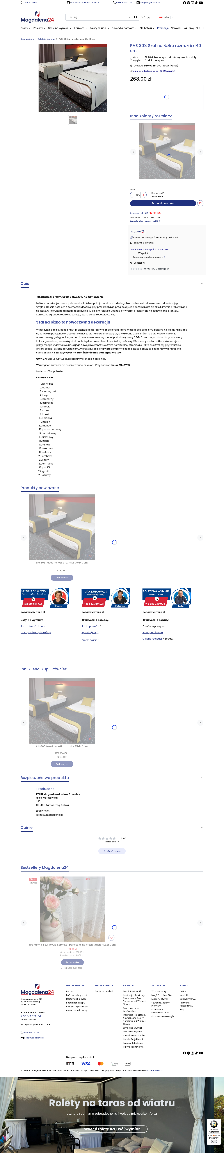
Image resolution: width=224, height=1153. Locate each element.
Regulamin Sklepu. (75, 1002)
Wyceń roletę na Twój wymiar (112, 1129)
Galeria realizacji (152, 638)
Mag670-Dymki (159, 998)
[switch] (214, 1141)
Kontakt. (184, 995)
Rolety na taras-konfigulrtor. (131, 1010)
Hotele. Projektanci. (133, 1039)
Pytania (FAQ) (90, 632)
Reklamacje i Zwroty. (77, 1010)
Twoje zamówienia (104, 991)
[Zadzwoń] (166, 598)
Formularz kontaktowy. (186, 1004)
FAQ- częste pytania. (77, 995)
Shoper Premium (153, 1070)
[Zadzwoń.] (45, 598)
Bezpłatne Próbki (132, 991)
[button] (135, 17)
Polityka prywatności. (77, 1006)
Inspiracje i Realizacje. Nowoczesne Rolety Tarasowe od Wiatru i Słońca (134, 1000)
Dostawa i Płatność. (76, 998)
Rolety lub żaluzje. (152, 632)
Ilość (132, 189)
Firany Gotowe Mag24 (163, 1016)
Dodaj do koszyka (163, 203)
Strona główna (27, 39)
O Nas (183, 991)
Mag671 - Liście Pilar (161, 995)
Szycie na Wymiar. (132, 1027)
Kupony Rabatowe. (133, 1043)
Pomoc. (70, 991)
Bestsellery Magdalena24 (159, 1011)
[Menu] (219, 1120)
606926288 (43, 811)
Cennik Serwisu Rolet (134, 1035)
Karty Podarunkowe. (133, 1046)
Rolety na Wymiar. (132, 1031)
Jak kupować (89, 626)
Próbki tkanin (89, 640)
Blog (182, 1009)
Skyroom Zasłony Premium (160, 1004)
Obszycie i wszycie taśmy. (36, 632)
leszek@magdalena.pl (49, 815)
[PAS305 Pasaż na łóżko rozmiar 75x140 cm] (167, 151)
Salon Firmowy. (188, 998)
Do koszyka (62, 577)
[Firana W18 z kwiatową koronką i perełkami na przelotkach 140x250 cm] (72, 909)
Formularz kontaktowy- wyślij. (144, 221)
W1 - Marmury (158, 991)
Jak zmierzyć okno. (32, 626)
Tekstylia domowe (46, 39)
